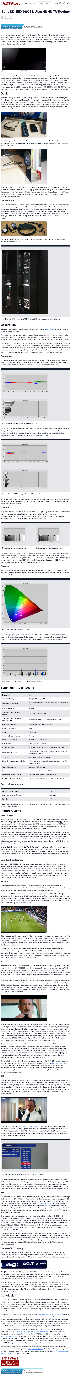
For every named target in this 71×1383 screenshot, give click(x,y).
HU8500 (58, 1315)
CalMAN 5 (49, 329)
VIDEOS (33, 3)
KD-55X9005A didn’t (43, 1203)
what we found (57, 1063)
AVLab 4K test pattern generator (29, 1126)
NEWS (26, 3)
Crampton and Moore (35, 1349)
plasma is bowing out (23, 1332)
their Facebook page (59, 1351)
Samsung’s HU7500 (44, 1315)
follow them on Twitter (8, 1353)
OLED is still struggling (41, 1332)
